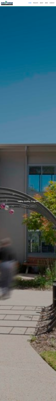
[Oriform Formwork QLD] (7, 3)
